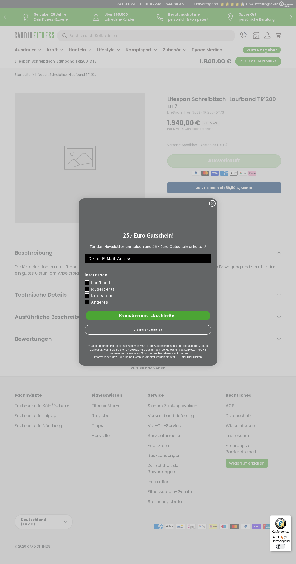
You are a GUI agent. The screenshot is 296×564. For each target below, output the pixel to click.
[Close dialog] (212, 203)
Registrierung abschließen (148, 315)
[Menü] (288, 518)
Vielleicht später (148, 329)
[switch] (280, 546)
